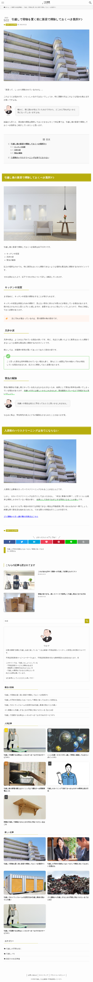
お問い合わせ (32, 975)
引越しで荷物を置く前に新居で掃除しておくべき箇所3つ (26, 695)
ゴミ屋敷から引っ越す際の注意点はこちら (21, 517)
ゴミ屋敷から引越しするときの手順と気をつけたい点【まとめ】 (29, 710)
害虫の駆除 (18, 153)
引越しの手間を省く (14, 949)
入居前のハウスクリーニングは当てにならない (30, 158)
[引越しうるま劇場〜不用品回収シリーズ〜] (46, 2)
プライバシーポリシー (57, 975)
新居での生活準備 (11, 24)
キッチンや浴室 (19, 147)
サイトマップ (43, 975)
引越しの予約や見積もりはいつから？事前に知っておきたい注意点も (31, 700)
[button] (90, 2)
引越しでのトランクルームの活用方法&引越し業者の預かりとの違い (31, 705)
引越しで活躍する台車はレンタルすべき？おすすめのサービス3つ (30, 715)
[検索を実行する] (87, 621)
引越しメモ (10, 954)
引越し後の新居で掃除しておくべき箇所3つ (28, 144)
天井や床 (17, 150)
